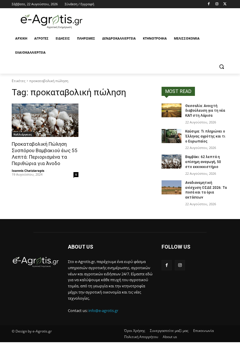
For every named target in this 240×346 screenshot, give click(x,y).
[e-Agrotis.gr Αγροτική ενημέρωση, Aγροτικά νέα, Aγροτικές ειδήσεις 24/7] (51, 21)
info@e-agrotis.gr (103, 310)
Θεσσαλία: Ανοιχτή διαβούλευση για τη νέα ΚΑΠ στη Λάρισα (205, 111)
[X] (225, 4)
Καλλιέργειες (22, 134)
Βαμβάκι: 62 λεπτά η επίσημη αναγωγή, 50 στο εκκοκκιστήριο (203, 162)
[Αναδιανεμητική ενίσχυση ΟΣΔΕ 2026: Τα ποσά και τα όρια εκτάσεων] (171, 187)
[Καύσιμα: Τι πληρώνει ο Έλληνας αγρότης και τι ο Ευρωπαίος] (171, 136)
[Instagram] (216, 4)
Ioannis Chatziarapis (28, 170)
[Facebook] (208, 4)
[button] (221, 67)
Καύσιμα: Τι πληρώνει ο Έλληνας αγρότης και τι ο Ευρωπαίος (205, 136)
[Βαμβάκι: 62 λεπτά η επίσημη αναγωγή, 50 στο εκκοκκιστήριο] (171, 162)
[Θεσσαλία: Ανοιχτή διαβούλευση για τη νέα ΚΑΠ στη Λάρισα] (171, 111)
